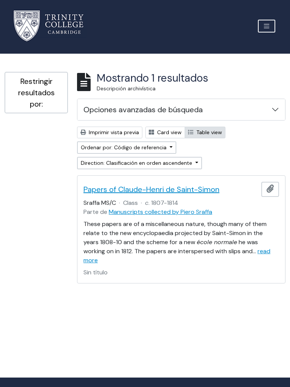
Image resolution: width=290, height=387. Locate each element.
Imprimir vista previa (113, 132)
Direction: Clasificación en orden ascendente (137, 162)
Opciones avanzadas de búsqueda (143, 110)
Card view (169, 132)
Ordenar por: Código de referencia (124, 147)
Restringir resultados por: (36, 92)
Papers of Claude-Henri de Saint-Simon (151, 189)
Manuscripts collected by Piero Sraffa (160, 212)
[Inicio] (53, 26)
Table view (208, 132)
